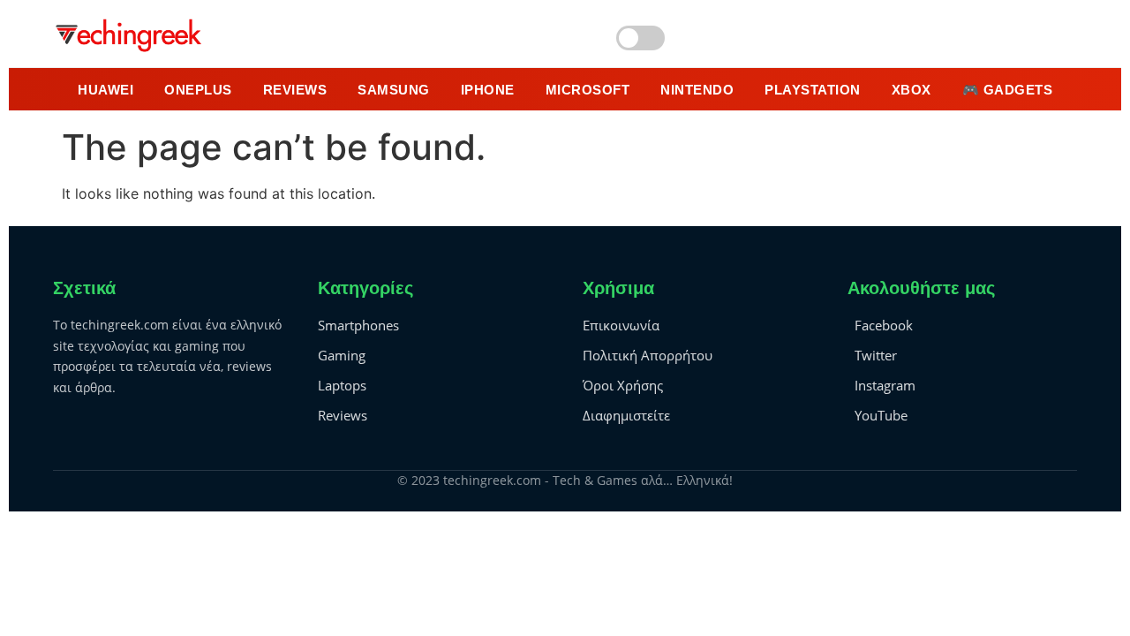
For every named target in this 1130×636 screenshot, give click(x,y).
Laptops (342, 385)
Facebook (884, 325)
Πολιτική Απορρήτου (647, 355)
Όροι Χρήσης (623, 385)
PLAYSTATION (813, 89)
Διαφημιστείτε (626, 415)
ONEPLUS (198, 89)
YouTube (881, 415)
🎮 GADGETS (1007, 89)
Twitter (876, 355)
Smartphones (358, 325)
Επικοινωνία (621, 325)
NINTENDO (697, 89)
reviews (295, 89)
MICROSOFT (588, 89)
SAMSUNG (394, 89)
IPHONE (488, 89)
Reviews (342, 415)
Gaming (341, 355)
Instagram (885, 385)
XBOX (911, 89)
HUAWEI (105, 89)
